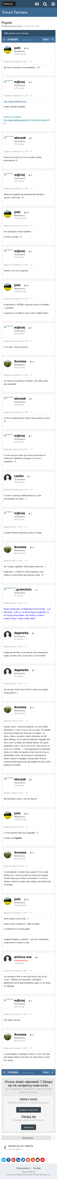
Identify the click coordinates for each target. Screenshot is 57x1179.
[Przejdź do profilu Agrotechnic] (10, 589)
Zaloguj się (28, 1127)
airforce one (23, 957)
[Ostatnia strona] (52, 39)
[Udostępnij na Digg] (18, 1160)
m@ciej (19, 81)
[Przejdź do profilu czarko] (7, 478)
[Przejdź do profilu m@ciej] (8, 81)
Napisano (16, 61)
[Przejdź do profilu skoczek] (9, 137)
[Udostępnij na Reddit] (28, 1160)
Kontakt (37, 1168)
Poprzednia (13, 39)
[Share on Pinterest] (42, 1160)
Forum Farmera (14, 12)
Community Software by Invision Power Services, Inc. (28, 1174)
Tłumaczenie (22, 1168)
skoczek (20, 137)
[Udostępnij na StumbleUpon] (33, 1160)
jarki (17, 47)
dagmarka (21, 632)
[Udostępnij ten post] (51, 61)
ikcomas (20, 361)
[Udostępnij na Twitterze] (4, 1160)
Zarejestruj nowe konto (28, 1109)
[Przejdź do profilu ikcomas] (7, 363)
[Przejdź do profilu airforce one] (7, 959)
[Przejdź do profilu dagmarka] (7, 635)
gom (20, 25)
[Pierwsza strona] (4, 39)
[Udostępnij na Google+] (13, 1160)
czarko (19, 476)
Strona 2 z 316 (28, 40)
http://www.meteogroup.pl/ (15, 101)
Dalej (45, 39)
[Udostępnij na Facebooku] (8, 1160)
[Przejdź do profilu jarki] (7, 50)
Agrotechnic (23, 589)
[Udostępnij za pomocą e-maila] (38, 1160)
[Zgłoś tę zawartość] (30, 61)
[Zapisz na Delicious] (23, 1160)
